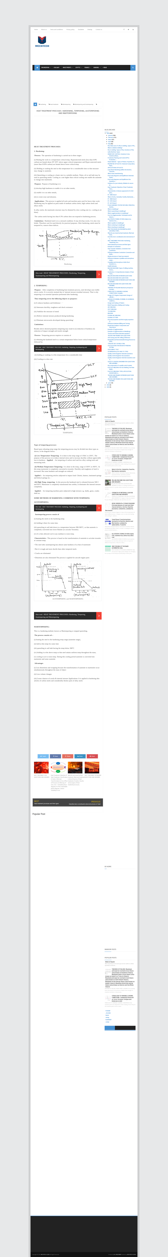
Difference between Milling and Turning (119, 323)
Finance (86, 67)
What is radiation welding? (115, 148)
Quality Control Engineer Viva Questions (119, 355)
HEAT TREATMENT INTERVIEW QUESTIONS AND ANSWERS (93, 776)
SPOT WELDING (112, 309)
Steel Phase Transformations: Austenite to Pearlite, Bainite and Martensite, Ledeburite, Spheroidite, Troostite (122, 522)
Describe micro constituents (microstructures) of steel (84, 804)
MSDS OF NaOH (110, 421)
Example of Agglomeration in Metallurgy (119, 331)
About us (44, 29)
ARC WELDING (112, 307)
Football (108, 1010)
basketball (108, 1019)
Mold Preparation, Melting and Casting (118, 305)
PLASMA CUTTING (113, 317)
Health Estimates (112, 266)
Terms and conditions (56, 29)
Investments (67, 67)
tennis (107, 1015)
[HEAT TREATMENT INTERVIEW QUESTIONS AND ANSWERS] (93, 767)
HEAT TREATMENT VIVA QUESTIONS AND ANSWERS (41, 776)
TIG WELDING (112, 311)
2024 (108, 385)
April (109, 141)
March (110, 139)
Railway (56, 67)
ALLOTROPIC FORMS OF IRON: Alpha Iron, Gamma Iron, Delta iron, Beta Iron (123, 535)
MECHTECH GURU (45, 1254)
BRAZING (110, 313)
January (110, 135)
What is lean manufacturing (115, 173)
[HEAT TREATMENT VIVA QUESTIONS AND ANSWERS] (42, 767)
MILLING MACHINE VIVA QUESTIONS (118, 278)
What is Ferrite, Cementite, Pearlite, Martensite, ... (121, 197)
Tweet (44, 756)
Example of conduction (114, 246)
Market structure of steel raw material (118, 256)
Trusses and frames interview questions (119, 333)
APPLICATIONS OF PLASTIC (115, 167)
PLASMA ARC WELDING (114, 315)
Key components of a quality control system (120, 365)
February (110, 137)
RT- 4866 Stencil (112, 199)
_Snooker (108, 1013)
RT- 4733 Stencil (112, 201)
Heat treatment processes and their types (46, 803)
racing (107, 1017)
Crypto (77, 67)
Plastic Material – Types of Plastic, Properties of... (121, 161)
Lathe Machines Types (114, 152)
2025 (108, 387)
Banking (96, 67)
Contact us (99, 29)
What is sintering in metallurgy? (116, 225)
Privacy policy (70, 29)
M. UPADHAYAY (117, 1254)
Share (56, 756)
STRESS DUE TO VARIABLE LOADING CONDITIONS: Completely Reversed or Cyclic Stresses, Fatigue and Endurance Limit (123, 457)
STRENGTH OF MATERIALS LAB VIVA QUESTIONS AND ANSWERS (122, 493)
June (109, 383)
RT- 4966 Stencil (112, 195)
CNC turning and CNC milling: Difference (119, 337)
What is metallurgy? (113, 209)
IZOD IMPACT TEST (113, 349)
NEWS (105, 67)
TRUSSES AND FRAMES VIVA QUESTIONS (119, 335)
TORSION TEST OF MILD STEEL (116, 343)
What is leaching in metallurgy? (116, 227)
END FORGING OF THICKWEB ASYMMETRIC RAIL (120, 547)
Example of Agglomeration (115, 329)
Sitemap (89, 29)
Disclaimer (81, 29)
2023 (108, 133)
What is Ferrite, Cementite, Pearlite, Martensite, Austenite (123, 470)
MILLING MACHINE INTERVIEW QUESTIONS (120, 275)
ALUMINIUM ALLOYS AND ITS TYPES (118, 351)
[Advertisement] (58, 13)
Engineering (45, 67)
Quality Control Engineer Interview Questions (120, 353)
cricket (107, 1022)
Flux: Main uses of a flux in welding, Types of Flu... (121, 145)
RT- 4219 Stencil (112, 203)
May (109, 143)
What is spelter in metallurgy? (116, 223)
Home (36, 29)
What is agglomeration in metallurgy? (118, 213)
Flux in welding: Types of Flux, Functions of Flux (121, 150)
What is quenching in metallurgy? (117, 211)
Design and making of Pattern (116, 303)
